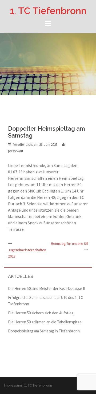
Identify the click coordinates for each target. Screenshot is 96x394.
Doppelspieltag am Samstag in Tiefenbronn (44, 330)
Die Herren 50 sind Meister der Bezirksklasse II (46, 288)
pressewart (15, 151)
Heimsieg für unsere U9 (69, 243)
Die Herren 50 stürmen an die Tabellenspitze (45, 321)
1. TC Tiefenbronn (48, 10)
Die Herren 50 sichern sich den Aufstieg (41, 312)
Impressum (13, 385)
